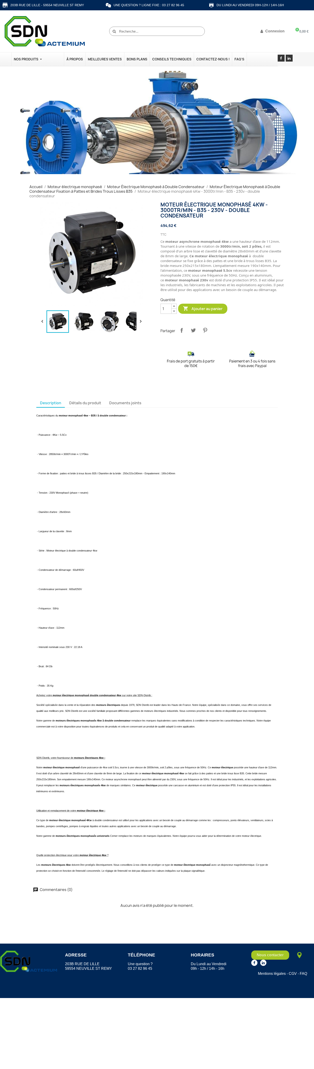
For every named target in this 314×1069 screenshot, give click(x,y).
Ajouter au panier (203, 308)
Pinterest (205, 330)
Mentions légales (272, 974)
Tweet (193, 330)
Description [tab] (50, 402)
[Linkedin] (289, 58)
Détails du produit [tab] (85, 402)
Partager (181, 330)
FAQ (303, 974)
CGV (293, 974)
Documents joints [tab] (125, 402)
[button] (270, 955)
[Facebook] (281, 58)
